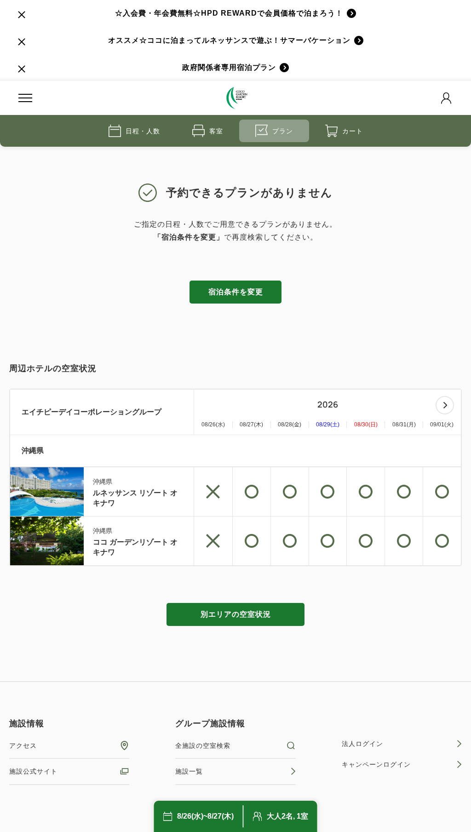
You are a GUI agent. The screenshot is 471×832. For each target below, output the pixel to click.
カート (352, 131)
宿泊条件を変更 (235, 292)
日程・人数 (143, 131)
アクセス (23, 745)
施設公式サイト (33, 771)
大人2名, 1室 (287, 816)
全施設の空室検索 (202, 745)
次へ (445, 405)
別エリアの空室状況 (236, 614)
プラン (282, 131)
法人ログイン (362, 743)
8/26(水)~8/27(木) (205, 816)
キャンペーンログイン (376, 764)
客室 (216, 131)
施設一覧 (189, 771)
